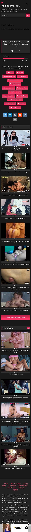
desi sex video (23, 88)
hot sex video (10, 103)
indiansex (22, 103)
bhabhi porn (23, 76)
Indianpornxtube (10, 5)
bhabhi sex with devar (16, 80)
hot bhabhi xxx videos (16, 99)
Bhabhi (11, 72)
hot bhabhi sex (23, 96)
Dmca (6, 483)
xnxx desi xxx (15, 107)
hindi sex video (9, 96)
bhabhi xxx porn (9, 88)
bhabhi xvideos (16, 84)
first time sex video (16, 92)
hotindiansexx (23, 485)
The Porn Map (11, 487)
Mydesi (15, 490)
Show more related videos (15, 318)
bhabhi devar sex (10, 76)
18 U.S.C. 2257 (15, 483)
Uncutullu (21, 487)
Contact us (12, 485)
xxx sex (21, 72)
